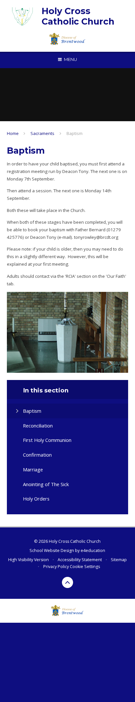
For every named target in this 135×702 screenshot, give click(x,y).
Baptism (75, 133)
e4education (93, 550)
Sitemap (119, 559)
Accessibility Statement (80, 559)
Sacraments (42, 133)
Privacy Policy (56, 566)
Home (13, 133)
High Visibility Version (28, 559)
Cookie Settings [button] (85, 566)
